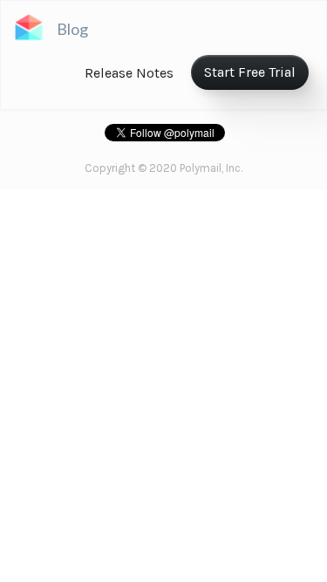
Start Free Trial (250, 72)
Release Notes (129, 73)
